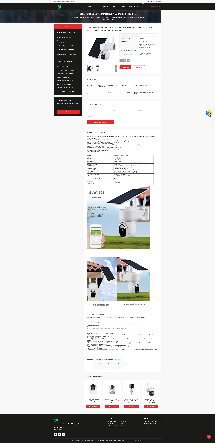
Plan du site (124, 425)
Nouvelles (123, 421)
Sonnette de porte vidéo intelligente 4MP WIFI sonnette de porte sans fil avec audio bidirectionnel (131, 401)
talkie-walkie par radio (63, 66)
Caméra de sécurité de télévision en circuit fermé (66, 41)
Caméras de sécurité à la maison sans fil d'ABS (108, 368)
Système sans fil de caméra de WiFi (66, 54)
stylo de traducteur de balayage (65, 91)
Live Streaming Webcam (63, 77)
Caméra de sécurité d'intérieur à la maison (88, 17)
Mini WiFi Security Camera (64, 37)
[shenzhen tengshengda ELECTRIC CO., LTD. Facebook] (148, 1)
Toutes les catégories (149, 428)
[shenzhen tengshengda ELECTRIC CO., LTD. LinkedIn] (153, 1)
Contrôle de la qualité (112, 425)
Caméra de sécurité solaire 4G (65, 58)
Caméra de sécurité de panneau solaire (65, 50)
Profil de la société (112, 421)
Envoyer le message (100, 122)
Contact (68, 112)
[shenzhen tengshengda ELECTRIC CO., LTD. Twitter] (151, 1)
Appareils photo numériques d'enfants (64, 62)
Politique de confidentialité (127, 428)
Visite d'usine (111, 423)
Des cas (123, 423)
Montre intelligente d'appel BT (65, 46)
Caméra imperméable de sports (65, 70)
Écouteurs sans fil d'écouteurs (65, 87)
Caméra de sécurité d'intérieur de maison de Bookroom (110, 364)
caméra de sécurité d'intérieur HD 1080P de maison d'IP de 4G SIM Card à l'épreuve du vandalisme (150, 401)
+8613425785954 (68, 107)
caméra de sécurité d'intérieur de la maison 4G (108, 359)
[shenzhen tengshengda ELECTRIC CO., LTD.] (60, 6)
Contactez (139, 67)
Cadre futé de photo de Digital (65, 80)
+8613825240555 (74, 103)
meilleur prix (125, 67)
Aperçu (73, 17)
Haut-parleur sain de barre (64, 84)
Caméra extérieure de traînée (65, 73)
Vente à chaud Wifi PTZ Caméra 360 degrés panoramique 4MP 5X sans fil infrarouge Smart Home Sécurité (93, 401)
